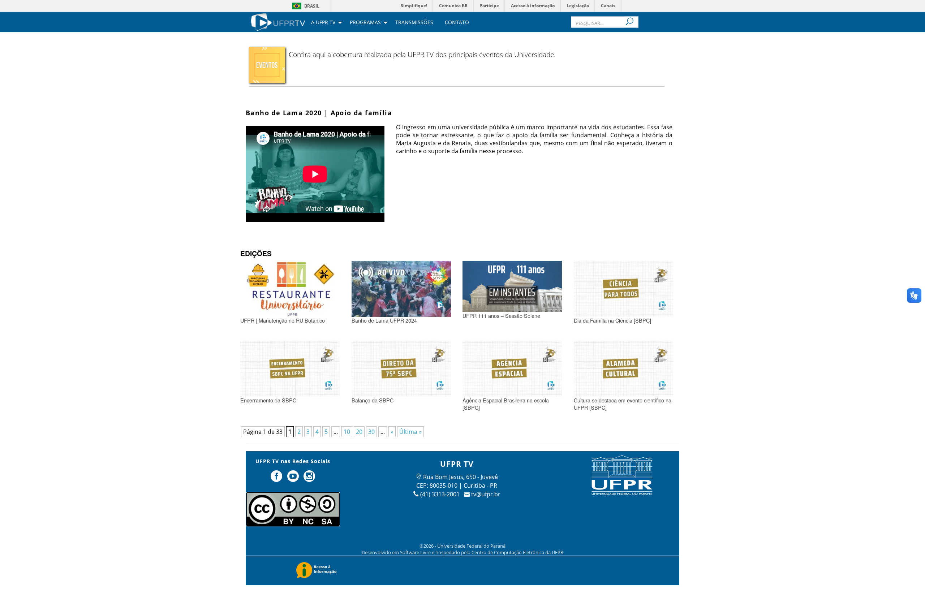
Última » (410, 432)
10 (347, 432)
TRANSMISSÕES (414, 23)
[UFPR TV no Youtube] (293, 479)
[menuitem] (278, 21)
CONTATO (457, 23)
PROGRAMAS (365, 23)
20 (359, 432)
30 (371, 432)
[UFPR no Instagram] (309, 479)
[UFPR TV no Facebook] (277, 479)
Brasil (311, 6)
